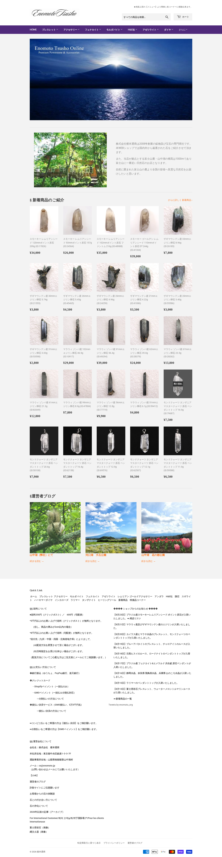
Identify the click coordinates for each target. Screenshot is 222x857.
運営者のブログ (135, 843)
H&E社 (131, 29)
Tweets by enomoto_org (121, 704)
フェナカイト (92, 29)
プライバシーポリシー (114, 843)
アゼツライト (150, 29)
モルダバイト (113, 29)
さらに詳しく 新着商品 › (180, 200)
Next (185, 79)
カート (185, 16)
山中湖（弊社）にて (41, 555)
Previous (36, 79)
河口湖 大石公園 (95, 555)
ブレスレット (49, 29)
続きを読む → (37, 561)
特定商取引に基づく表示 (89, 843)
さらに (182, 29)
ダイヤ (167, 29)
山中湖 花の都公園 (153, 555)
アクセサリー (71, 29)
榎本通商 (41, 851)
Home (33, 29)
